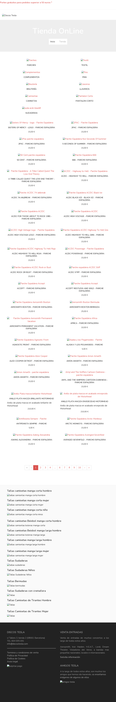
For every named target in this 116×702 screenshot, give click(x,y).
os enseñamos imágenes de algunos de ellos (83, 676)
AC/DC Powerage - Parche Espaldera (84, 253)
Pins (84, 77)
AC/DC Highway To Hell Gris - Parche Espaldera (84, 236)
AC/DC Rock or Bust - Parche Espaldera (31, 272)
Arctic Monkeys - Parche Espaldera (84, 423)
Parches (31, 65)
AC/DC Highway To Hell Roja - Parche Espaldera (31, 254)
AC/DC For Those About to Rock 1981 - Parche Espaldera (31, 217)
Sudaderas (31, 113)
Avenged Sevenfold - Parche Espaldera (84, 439)
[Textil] (84, 60)
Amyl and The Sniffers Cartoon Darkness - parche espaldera (84, 381)
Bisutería (31, 89)
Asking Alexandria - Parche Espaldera (31, 439)
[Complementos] (31, 72)
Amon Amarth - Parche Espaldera (84, 361)
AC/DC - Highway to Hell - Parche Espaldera (84, 176)
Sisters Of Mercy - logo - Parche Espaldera (31, 127)
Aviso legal (12, 661)
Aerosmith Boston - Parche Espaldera (31, 307)
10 (79, 467)
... (55, 467)
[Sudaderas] (31, 108)
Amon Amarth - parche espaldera (31, 377)
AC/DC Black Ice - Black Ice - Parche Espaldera (84, 198)
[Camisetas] (31, 96)
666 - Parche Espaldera (84, 160)
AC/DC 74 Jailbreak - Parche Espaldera (31, 197)
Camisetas (31, 101)
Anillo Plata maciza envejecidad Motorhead (84, 401)
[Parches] (31, 60)
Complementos (31, 77)
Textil (84, 65)
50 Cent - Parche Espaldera (31, 160)
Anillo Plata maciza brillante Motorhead (31, 398)
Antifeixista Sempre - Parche (31, 423)
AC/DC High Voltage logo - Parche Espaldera (31, 235)
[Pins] (84, 72)
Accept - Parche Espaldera (31, 288)
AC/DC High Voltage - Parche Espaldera (85, 216)
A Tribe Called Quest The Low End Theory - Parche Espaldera (31, 180)
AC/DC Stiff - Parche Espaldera (84, 272)
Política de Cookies (16, 658)
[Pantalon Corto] (84, 96)
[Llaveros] (84, 84)
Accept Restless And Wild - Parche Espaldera (85, 289)
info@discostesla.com (17, 643)
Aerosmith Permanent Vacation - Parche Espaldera (31, 327)
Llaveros (85, 89)
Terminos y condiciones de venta (22, 652)
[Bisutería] (31, 84)
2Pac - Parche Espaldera (31, 143)
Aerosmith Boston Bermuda (84, 307)
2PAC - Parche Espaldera (84, 127)
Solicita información (70, 657)
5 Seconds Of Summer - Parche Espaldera (84, 143)
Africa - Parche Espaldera (84, 323)
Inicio (52, 41)
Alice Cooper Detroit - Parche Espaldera (31, 361)
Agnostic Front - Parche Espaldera (31, 344)
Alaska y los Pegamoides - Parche (84, 344)
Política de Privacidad (17, 655)
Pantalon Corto (84, 101)
